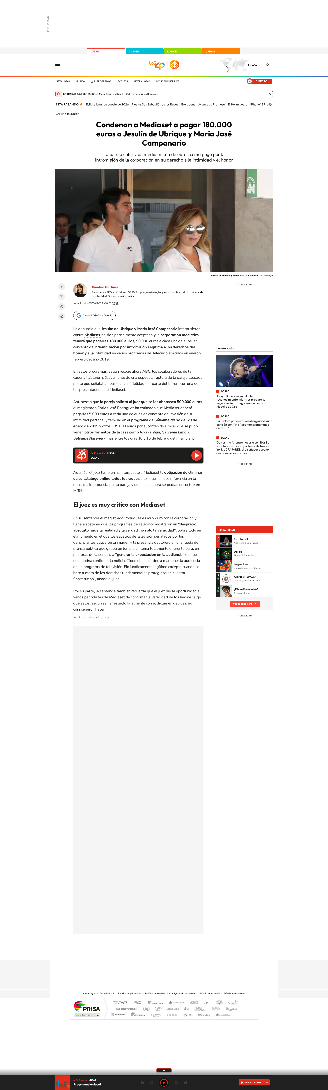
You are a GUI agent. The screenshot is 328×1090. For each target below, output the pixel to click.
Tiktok (149, 953)
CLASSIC (134, 51)
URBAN (210, 51)
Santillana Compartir (176, 1003)
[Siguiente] (271, 104)
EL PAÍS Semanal (200, 1007)
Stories (187, 953)
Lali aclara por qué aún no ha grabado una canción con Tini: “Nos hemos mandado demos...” (244, 424)
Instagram (141, 953)
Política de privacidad (129, 993)
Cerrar (269, 93)
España (252, 65)
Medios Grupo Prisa (86, 1015)
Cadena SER (193, 1003)
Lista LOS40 (63, 81)
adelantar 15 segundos (176, 1082)
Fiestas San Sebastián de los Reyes (155, 104)
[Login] (268, 65)
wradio (157, 1007)
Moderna (137, 1013)
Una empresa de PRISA (87, 1006)
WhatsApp (61, 306)
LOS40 (95, 51)
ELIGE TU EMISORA (252, 1082)
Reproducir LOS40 (196, 455)
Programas (104, 81)
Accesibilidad (107, 993)
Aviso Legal (89, 993)
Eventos (122, 81)
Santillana (156, 1003)
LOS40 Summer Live (167, 81)
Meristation (222, 1013)
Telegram (61, 316)
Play (164, 1082)
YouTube (156, 953)
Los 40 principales (139, 1003)
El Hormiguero (237, 104)
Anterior (142, 1082)
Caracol (231, 1003)
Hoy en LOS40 (142, 81)
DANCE (172, 51)
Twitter (61, 296)
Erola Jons (188, 104)
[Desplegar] (164, 1070)
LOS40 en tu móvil (210, 993)
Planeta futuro (214, 1007)
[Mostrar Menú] (60, 65)
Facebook (61, 286)
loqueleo (204, 1013)
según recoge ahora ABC (129, 371)
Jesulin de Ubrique (84, 617)
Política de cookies (155, 993)
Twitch (179, 953)
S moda (188, 1013)
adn (217, 1003)
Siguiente (185, 1082)
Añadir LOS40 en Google (97, 315)
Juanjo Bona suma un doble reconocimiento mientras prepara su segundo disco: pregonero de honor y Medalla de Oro (241, 401)
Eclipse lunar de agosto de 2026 (107, 104)
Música (80, 81)
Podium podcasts (155, 1013)
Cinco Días (172, 1007)
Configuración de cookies (182, 993)
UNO (147, 1007)
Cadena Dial (186, 1007)
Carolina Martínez (105, 287)
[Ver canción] (226, 541)
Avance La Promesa (211, 104)
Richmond (118, 1013)
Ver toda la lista (242, 603)
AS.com (205, 1003)
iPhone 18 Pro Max (262, 104)
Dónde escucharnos (234, 993)
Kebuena (228, 1007)
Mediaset (103, 617)
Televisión (73, 113)
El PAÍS (121, 1003)
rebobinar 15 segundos (152, 1082)
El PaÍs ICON (172, 1013)
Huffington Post (126, 1007)
